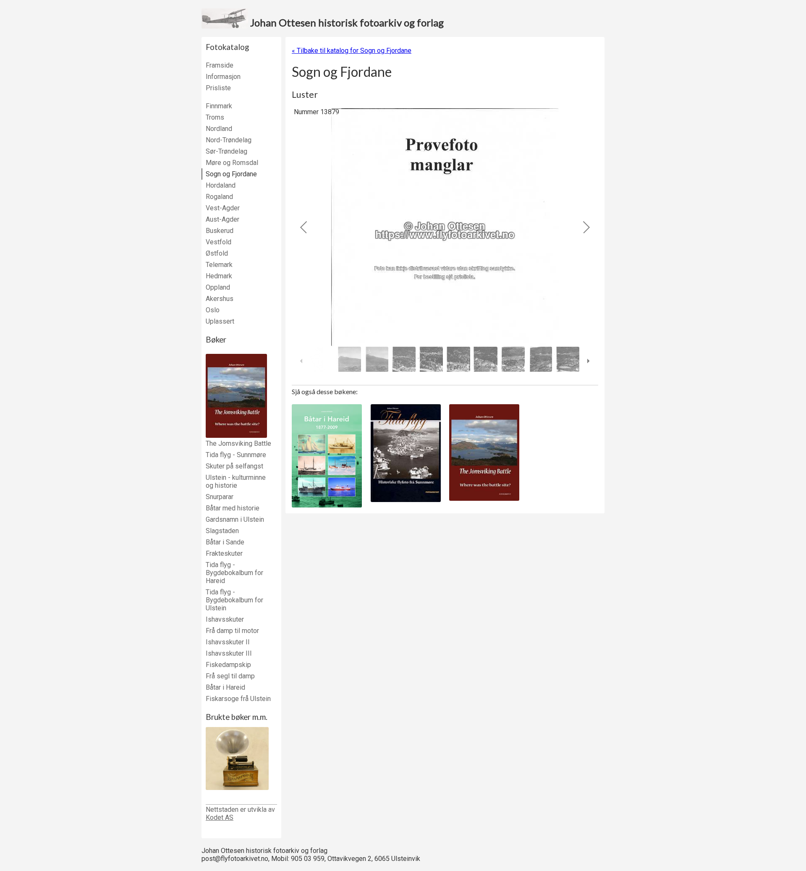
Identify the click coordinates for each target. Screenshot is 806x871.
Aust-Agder (222, 219)
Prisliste (218, 88)
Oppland (218, 287)
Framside (219, 65)
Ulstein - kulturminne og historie (236, 481)
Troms (215, 117)
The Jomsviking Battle (238, 443)
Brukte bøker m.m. (236, 717)
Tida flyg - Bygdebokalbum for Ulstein (234, 600)
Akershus (219, 299)
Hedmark (219, 276)
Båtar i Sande (225, 542)
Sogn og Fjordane (231, 174)
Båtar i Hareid (225, 687)
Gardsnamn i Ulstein (235, 519)
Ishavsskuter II (228, 642)
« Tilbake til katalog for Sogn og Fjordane (351, 51)
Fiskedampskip (228, 665)
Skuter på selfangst (234, 466)
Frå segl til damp (230, 676)
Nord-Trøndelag (228, 140)
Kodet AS (219, 817)
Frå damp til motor (232, 631)
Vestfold (218, 242)
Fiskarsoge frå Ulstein (238, 699)
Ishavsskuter (225, 619)
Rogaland (219, 197)
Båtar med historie (232, 508)
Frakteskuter (224, 553)
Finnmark (219, 106)
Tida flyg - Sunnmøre (236, 455)
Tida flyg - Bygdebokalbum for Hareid (234, 573)
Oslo (213, 310)
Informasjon (223, 77)
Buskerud (219, 231)
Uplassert (220, 321)
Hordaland (221, 185)
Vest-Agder (223, 208)
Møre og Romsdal (232, 163)
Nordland (219, 129)
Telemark (219, 265)
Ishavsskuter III (229, 653)
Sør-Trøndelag (226, 151)
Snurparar (219, 497)
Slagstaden (222, 531)
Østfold (217, 253)
